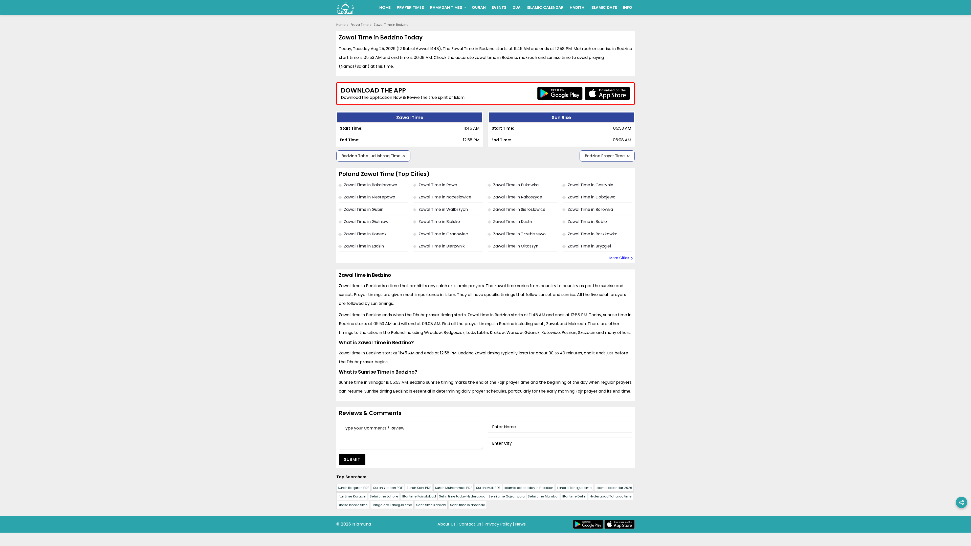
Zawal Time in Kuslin (512, 221)
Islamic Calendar (545, 7)
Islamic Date (603, 7)
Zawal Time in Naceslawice (444, 197)
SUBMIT (352, 459)
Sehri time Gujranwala (507, 496)
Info (627, 7)
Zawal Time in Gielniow (366, 221)
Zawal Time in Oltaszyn (515, 246)
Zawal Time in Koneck (365, 234)
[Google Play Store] (560, 93)
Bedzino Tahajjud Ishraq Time (371, 155)
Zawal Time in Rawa (437, 185)
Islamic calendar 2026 (614, 487)
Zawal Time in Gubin (363, 209)
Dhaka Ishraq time (353, 505)
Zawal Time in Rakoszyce (517, 197)
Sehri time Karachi (431, 505)
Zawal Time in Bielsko (439, 221)
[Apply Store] (607, 93)
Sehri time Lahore (384, 496)
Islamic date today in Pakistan (528, 487)
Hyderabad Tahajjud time (611, 496)
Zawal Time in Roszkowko (592, 234)
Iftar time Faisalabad (419, 496)
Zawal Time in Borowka (590, 209)
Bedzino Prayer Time (605, 155)
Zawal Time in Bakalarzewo (370, 185)
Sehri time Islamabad (467, 505)
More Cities (619, 257)
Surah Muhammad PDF (453, 487)
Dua (517, 7)
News (520, 524)
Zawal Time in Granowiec (443, 234)
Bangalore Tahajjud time (392, 505)
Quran (479, 7)
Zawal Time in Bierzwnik (441, 246)
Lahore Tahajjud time (574, 487)
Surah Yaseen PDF (388, 487)
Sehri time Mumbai (543, 496)
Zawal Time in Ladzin (364, 246)
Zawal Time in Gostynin (590, 185)
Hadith (577, 7)
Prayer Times (410, 7)
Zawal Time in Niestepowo (369, 197)
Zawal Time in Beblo (587, 221)
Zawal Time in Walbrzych (443, 209)
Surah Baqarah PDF (353, 487)
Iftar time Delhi (574, 496)
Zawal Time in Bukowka (516, 185)
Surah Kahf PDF (419, 487)
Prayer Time (359, 24)
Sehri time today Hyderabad (462, 496)
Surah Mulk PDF (488, 487)
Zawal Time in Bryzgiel (589, 246)
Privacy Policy (498, 524)
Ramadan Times (446, 7)
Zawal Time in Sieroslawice (519, 209)
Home (385, 7)
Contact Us (470, 524)
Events (499, 7)
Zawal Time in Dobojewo (591, 197)
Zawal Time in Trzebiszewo (519, 234)
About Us (446, 524)
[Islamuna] (345, 7)
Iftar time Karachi (352, 496)
